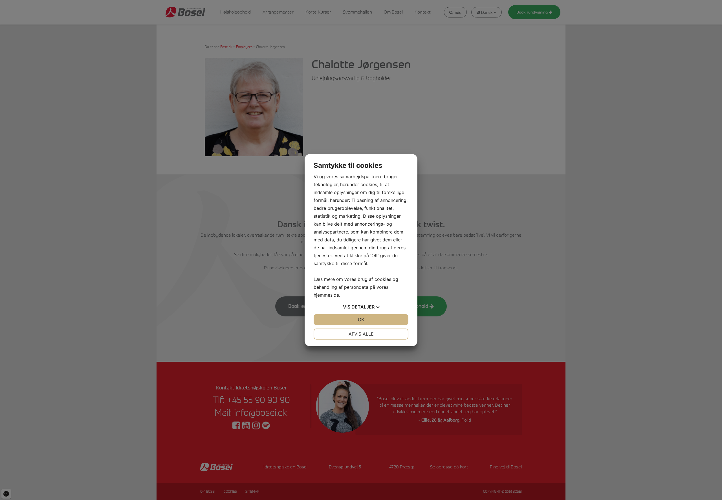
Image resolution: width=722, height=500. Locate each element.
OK (361, 319)
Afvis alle (361, 334)
